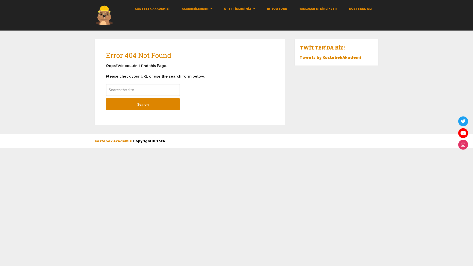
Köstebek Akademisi (113, 141)
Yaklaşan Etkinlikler (318, 9)
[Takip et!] (463, 121)
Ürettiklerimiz (237, 9)
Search (143, 104)
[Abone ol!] (463, 133)
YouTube (279, 9)
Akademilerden (195, 9)
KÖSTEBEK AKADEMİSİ (152, 9)
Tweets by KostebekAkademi (330, 57)
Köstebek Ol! (360, 9)
